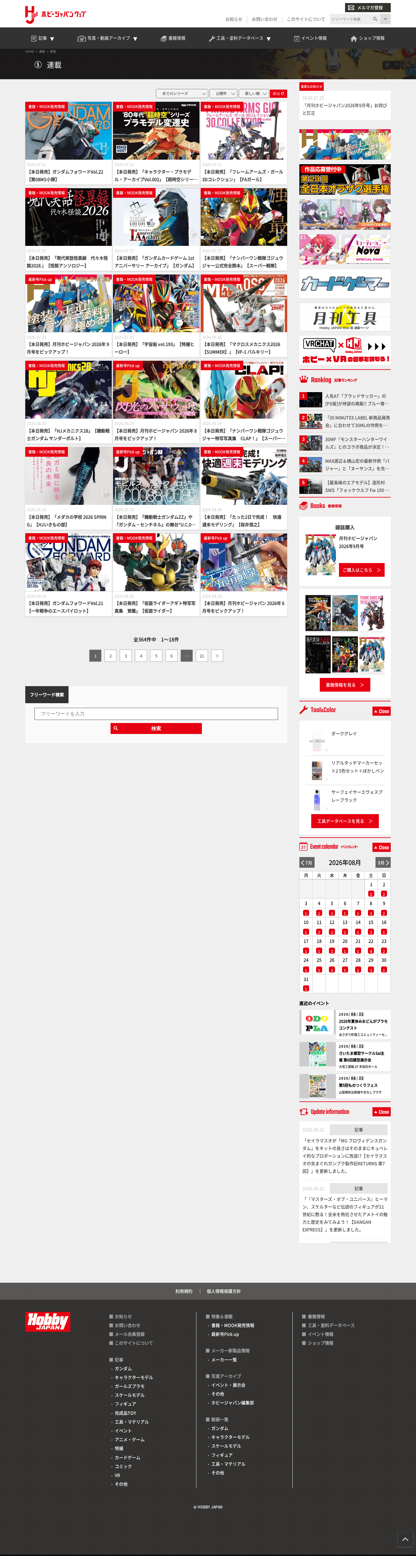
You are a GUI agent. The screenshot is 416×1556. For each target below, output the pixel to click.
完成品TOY (125, 1413)
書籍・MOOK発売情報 (232, 1325)
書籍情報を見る (341, 685)
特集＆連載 (222, 1316)
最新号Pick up (225, 1334)
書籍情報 (316, 1316)
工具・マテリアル (132, 1422)
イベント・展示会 (228, 1385)
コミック (123, 1466)
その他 (121, 1484)
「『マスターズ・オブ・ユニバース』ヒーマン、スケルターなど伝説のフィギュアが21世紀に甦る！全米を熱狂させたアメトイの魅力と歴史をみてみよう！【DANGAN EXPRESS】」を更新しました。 (345, 1214)
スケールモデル (130, 1395)
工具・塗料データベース (331, 1325)
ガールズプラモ (130, 1386)
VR (117, 1475)
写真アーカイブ (226, 1376)
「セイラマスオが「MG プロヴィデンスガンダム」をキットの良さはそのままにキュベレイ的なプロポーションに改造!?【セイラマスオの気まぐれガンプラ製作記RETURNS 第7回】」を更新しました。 (345, 1155)
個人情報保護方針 (224, 1291)
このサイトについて (306, 19)
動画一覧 (219, 1419)
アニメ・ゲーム (130, 1439)
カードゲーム (127, 1457)
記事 (358, 1129)
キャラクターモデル (134, 1377)
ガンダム (123, 1368)
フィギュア (125, 1404)
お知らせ (233, 19)
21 (202, 655)
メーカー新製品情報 (230, 1350)
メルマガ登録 (370, 7)
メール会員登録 (130, 1334)
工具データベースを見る (340, 821)
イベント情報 (320, 1334)
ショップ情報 (320, 1343)
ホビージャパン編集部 (232, 1402)
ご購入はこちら (357, 570)
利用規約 (183, 1291)
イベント (123, 1430)
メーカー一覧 (224, 1359)
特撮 (119, 1448)
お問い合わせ (264, 19)
